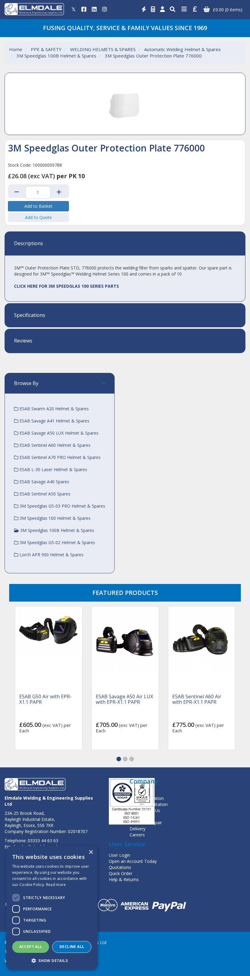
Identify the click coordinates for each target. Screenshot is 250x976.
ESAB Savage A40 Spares (43, 482)
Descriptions (28, 243)
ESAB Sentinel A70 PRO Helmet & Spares (59, 457)
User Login (119, 855)
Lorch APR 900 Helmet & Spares (51, 554)
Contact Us (141, 816)
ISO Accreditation (147, 798)
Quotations (120, 867)
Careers (137, 835)
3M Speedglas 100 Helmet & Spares (54, 518)
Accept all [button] (30, 946)
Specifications (29, 315)
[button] (118, 759)
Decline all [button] (71, 946)
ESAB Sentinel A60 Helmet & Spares (54, 445)
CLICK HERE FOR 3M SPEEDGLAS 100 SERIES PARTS (66, 286)
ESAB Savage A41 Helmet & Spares (53, 421)
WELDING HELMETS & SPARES (103, 49)
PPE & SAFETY (46, 49)
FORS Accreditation (149, 804)
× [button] (90, 852)
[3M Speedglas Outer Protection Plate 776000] (125, 104)
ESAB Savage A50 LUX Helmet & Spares (58, 433)
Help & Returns (124, 879)
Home (15, 49)
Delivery (137, 829)
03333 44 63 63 (43, 840)
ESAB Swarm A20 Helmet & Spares (53, 409)
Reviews (23, 341)
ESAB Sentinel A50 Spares (44, 494)
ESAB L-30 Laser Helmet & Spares (52, 469)
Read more (56, 884)
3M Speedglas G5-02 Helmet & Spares (56, 542)
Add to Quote (38, 217)
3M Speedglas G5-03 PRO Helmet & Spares (61, 506)
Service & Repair (146, 822)
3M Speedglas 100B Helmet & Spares (56, 56)
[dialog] (52, 908)
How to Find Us (145, 810)
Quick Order (120, 873)
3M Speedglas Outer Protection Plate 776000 (153, 56)
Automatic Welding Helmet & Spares (182, 49)
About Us (139, 792)
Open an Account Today (133, 861)
